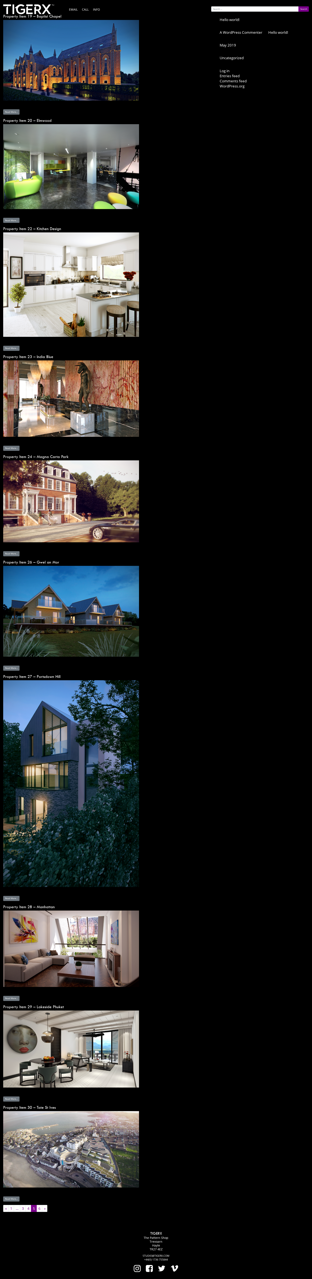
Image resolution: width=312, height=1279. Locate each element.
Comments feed (233, 81)
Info (96, 9)
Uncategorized (232, 57)
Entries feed (230, 75)
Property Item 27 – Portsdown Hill (31, 676)
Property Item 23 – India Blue (28, 356)
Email (73, 9)
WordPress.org (232, 86)
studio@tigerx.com (156, 1256)
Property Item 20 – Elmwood (27, 120)
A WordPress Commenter (241, 32)
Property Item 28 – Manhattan (29, 906)
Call (85, 9)
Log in (224, 70)
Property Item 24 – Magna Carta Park (36, 456)
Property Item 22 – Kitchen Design (32, 228)
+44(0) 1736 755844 (156, 1259)
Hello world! (230, 19)
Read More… (11, 111)
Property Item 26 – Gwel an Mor (31, 562)
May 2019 (228, 45)
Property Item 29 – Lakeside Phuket (33, 1006)
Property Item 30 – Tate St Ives (29, 1107)
